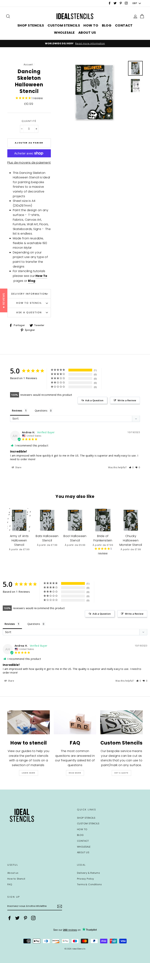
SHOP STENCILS (30, 25)
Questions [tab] (41, 410)
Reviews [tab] (17, 410)
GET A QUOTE (121, 773)
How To (41, 276)
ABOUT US (87, 32)
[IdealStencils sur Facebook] (9, 918)
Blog (31, 281)
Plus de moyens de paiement (29, 162)
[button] (131, 467)
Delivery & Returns (88, 872)
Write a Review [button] (127, 400)
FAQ (9, 884)
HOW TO (90, 25)
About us (12, 872)
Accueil (28, 64)
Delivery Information (29, 293)
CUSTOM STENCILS (64, 25)
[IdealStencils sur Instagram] (33, 918)
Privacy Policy (85, 878)
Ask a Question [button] (94, 400)
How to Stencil (29, 302)
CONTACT (124, 25)
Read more (75, 773)
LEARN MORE (28, 773)
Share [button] (18, 467)
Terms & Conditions (89, 884)
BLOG (107, 25)
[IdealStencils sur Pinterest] (25, 918)
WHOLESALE (64, 32)
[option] (75, 43)
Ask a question (29, 312)
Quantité (29, 121)
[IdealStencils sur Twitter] (17, 918)
